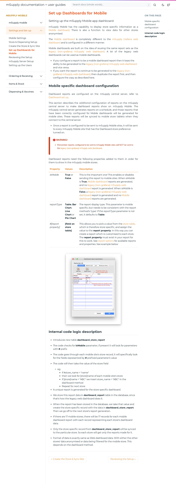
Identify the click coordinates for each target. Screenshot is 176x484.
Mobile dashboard (59, 30)
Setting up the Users (20, 65)
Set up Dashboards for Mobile (22, 52)
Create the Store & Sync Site (24, 46)
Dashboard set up (58, 97)
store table (129, 224)
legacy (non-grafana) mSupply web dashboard (77, 51)
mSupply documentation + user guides (36, 5)
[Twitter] (168, 5)
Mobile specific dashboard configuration (152, 24)
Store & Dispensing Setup (23, 42)
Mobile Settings (17, 38)
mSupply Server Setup (21, 61)
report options (106, 241)
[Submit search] (155, 5)
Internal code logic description (155, 35)
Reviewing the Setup (20, 57)
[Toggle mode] (163, 5)
